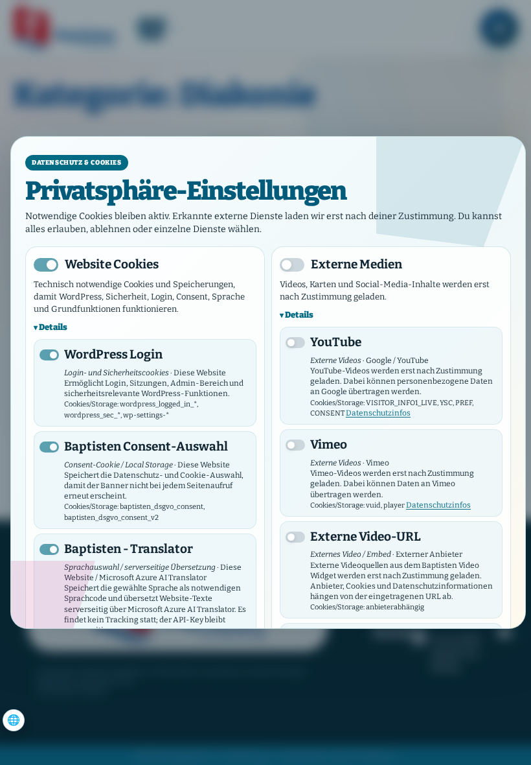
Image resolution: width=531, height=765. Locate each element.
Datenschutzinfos (378, 413)
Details (53, 327)
